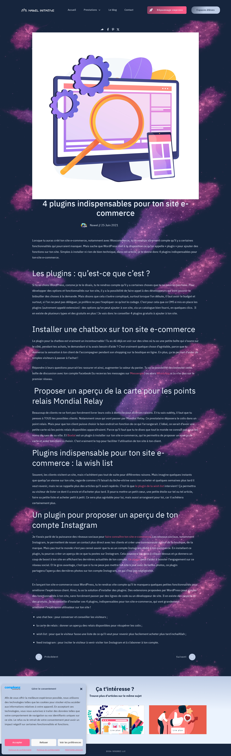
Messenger (137, 373)
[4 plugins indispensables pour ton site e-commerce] (115, 115)
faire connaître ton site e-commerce (128, 537)
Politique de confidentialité (19, 749)
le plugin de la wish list (149, 486)
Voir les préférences (70, 743)
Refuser (44, 743)
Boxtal (71, 435)
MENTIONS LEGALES (74, 749)
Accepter (17, 743)
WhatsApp (163, 373)
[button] (81, 689)
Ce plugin (134, 559)
